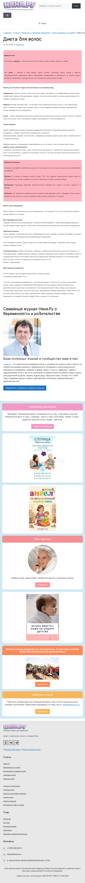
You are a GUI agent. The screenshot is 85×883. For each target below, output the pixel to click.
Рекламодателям (9, 826)
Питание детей (8, 779)
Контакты (8, 841)
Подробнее (42, 585)
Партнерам (7, 830)
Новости (6, 764)
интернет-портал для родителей (15, 730)
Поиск (76, 6)
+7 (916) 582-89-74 (14, 848)
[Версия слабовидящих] (7, 15)
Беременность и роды (11, 767)
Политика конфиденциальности (15, 834)
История (6, 823)
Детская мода (8, 790)
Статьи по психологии (11, 786)
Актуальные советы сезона (13, 805)
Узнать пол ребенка (42, 426)
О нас (6, 812)
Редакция (7, 819)
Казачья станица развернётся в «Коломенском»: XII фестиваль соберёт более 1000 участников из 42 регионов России (42, 650)
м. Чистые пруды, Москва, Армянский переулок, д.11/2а (28, 860)
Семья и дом (8, 797)
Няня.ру (7, 364)
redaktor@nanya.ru (71, 705)
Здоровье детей (9, 775)
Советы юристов (9, 801)
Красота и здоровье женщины (14, 794)
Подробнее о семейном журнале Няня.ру (25, 388)
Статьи (7, 757)
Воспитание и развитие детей (14, 771)
